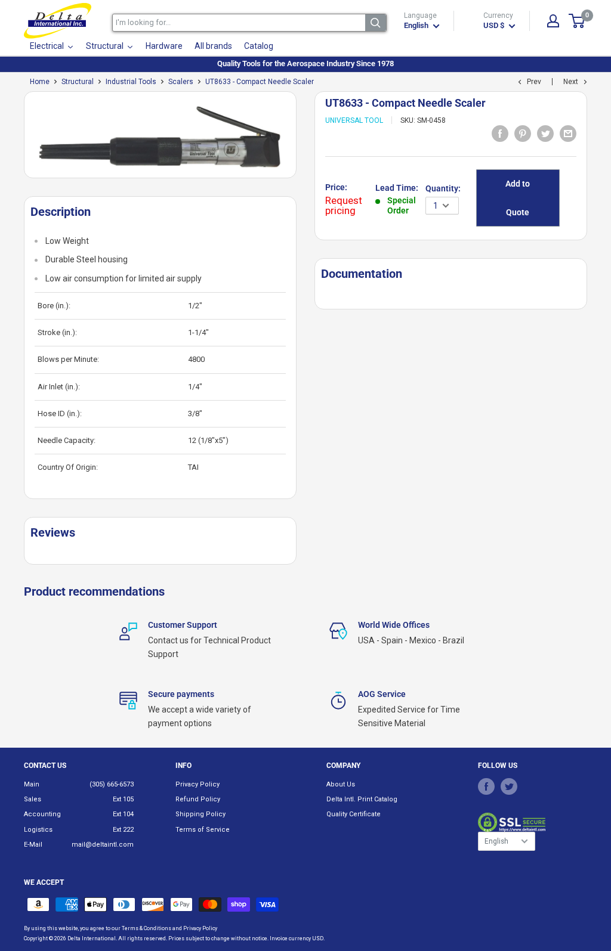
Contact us (45, 765)
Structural (77, 82)
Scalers (180, 82)
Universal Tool (354, 120)
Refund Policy (197, 799)
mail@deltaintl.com (103, 844)
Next (570, 82)
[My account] (553, 20)
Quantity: (443, 188)
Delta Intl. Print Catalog (361, 799)
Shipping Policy (200, 814)
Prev (534, 82)
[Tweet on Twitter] (545, 133)
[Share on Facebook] (500, 133)
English (496, 841)
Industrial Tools (131, 82)
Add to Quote (517, 198)
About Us (340, 784)
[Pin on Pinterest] (522, 133)
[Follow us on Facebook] (486, 786)
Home (40, 82)
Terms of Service (202, 830)
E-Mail (33, 844)
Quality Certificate (353, 814)
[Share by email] (568, 133)
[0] (577, 21)
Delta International (91, 938)
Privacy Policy (197, 784)
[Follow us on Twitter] (509, 786)
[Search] (375, 22)
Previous (18, 139)
